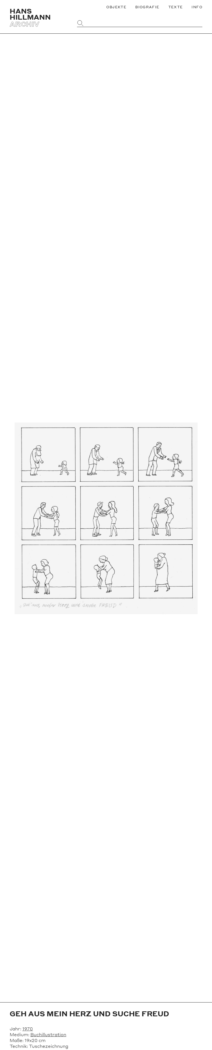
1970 (27, 1028)
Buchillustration (48, 1034)
